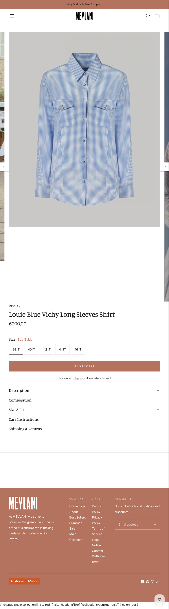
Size (12, 339)
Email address (127, 519)
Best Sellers (77, 517)
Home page (77, 506)
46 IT (77, 349)
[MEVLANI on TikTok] (157, 582)
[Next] (164, 166)
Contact (97, 551)
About (73, 512)
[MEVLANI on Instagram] (152, 582)
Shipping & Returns (25, 428)
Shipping (78, 378)
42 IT (47, 349)
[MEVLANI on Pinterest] (147, 582)
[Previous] (4, 166)
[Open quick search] (148, 16)
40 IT (31, 349)
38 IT (16, 349)
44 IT (62, 349)
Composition (20, 400)
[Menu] (12, 16)
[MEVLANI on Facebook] (142, 582)
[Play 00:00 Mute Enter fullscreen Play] (84, 167)
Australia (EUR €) (23, 581)
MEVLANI (15, 306)
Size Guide (24, 339)
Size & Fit (16, 409)
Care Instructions (24, 419)
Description (19, 390)
